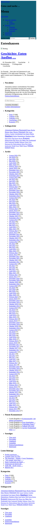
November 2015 (14, 390)
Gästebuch (8, 33)
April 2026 (12, 163)
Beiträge (7, 25)
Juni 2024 (12, 201)
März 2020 (12, 295)
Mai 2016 (12, 379)
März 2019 (12, 317)
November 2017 (14, 346)
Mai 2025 (12, 183)
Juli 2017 (12, 354)
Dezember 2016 (14, 366)
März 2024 (12, 207)
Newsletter (12, 439)
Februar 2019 (13, 319)
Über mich (8, 34)
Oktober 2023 (13, 216)
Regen (23, 144)
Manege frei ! (9, 467)
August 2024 (13, 198)
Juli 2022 (12, 243)
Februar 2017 (13, 363)
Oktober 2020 (13, 282)
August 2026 (13, 155)
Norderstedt (11, 142)
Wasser (25, 146)
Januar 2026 (13, 168)
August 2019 (13, 308)
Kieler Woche (19, 138)
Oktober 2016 (13, 370)
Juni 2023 (12, 223)
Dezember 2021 (14, 256)
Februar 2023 (13, 231)
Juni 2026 (12, 159)
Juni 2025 (12, 181)
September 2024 (14, 196)
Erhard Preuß (5, 2)
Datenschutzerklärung (12, 96)
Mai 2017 (12, 357)
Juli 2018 (12, 332)
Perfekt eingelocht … (12, 455)
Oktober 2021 (13, 260)
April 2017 (12, 359)
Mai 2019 (12, 313)
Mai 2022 (12, 247)
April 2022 (12, 249)
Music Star (19, 140)
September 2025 (14, 176)
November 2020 (14, 280)
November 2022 (14, 236)
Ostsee (26, 142)
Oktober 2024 (13, 194)
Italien (10, 138)
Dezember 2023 (14, 212)
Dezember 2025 (14, 170)
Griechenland (19, 134)
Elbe (27, 132)
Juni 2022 (12, 245)
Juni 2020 (12, 289)
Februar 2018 (13, 341)
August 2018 (13, 330)
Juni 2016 (12, 378)
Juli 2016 (12, 376)
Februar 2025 (13, 187)
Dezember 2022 (14, 234)
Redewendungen (17, 144)
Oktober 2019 (13, 304)
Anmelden (12, 443)
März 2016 (12, 383)
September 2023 (14, 218)
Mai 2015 (12, 401)
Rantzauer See (9, 144)
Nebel (6, 142)
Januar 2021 (13, 277)
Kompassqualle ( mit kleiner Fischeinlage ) (22, 419)
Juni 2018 (12, 333)
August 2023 (13, 220)
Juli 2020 (12, 288)
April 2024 (12, 205)
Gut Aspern (26, 134)
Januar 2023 (13, 232)
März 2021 (12, 273)
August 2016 (13, 374)
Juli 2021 (12, 266)
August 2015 (13, 396)
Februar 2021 (13, 275)
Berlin (33, 130)
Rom (26, 144)
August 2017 (13, 352)
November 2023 (14, 214)
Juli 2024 (12, 199)
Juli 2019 (12, 310)
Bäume (15, 132)
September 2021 (14, 262)
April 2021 (12, 271)
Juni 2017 (12, 355)
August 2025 (13, 177)
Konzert (26, 138)
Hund (6, 138)
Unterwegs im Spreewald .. (14, 464)
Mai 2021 (12, 269)
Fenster (30, 132)
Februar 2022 (13, 253)
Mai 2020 (12, 291)
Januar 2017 (13, 365)
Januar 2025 (13, 188)
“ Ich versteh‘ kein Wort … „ (14, 460)
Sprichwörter (8, 146)
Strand (14, 146)
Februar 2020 (13, 297)
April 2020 (12, 293)
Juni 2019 (12, 311)
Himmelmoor (21, 136)
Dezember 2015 (14, 389)
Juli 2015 (12, 398)
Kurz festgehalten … (29, 422)
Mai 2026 (12, 161)
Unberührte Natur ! (28, 424)
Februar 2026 (13, 166)
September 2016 (14, 372)
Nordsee (16, 142)
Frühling (7, 134)
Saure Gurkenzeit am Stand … (15, 462)
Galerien (12, 23)
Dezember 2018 (14, 322)
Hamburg (9, 136)
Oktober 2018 (13, 326)
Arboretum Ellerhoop (12, 130)
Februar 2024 (13, 209)
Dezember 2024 (14, 190)
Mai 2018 (12, 335)
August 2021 (13, 264)
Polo (30, 142)
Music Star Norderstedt (29, 140)
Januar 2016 (13, 387)
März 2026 (12, 165)
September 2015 (14, 394)
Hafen (32, 134)
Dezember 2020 (14, 278)
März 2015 (12, 405)
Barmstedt (23, 130)
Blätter (11, 132)
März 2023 (12, 229)
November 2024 (14, 192)
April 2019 (12, 315)
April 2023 (12, 227)
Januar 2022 (13, 255)
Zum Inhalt (4, 16)
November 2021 (14, 258)
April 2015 (12, 403)
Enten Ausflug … (14, 55)
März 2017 (12, 361)
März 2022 (12, 251)
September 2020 (14, 284)
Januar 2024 (13, 210)
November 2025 (14, 172)
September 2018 (14, 328)
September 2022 (14, 240)
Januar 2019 (13, 321)
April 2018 (12, 337)
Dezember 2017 (14, 344)
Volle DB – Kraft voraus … (14, 466)
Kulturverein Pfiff (10, 140)
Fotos (11, 22)
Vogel (17, 146)
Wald (21, 146)
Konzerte (12, 31)
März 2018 (12, 339)
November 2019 (14, 302)
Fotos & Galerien (10, 20)
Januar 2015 (13, 409)
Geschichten (13, 29)
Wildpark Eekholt (22, 504)
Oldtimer (22, 142)
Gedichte (12, 27)
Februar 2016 (13, 385)
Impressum (12, 447)
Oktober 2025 (13, 174)
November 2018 (14, 324)
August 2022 (13, 242)
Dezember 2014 (14, 411)
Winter (12, 148)
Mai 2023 (12, 225)
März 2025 (12, 185)
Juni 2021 (12, 267)
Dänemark (21, 132)
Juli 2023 (12, 221)
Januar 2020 (13, 299)
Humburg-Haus (30, 136)
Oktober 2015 (13, 392)
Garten (12, 134)
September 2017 (14, 350)
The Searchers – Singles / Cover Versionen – (19, 458)
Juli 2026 (12, 157)
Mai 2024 (12, 203)
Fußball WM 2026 (28, 426)
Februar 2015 (13, 407)
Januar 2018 (13, 343)
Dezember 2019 (14, 300)
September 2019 (14, 306)
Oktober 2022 (13, 238)
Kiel (13, 138)
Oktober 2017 (13, 348)
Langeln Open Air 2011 (12, 456)
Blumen (7, 132)
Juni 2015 (12, 400)
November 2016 (14, 368)
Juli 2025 (12, 179)
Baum (29, 130)
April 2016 (12, 381)
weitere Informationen (12, 107)
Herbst (15, 136)
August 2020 (13, 286)
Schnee (30, 144)
